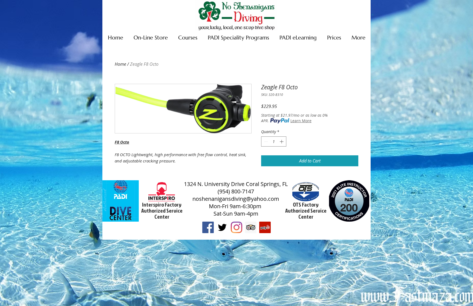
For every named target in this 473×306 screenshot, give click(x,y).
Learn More (301, 120)
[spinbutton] (274, 141)
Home (120, 64)
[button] (372, 15)
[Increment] (282, 141)
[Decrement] (265, 141)
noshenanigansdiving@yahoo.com (235, 198)
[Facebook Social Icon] (208, 227)
